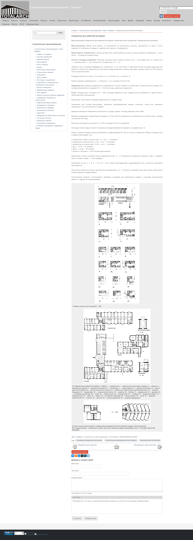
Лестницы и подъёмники (46, 80)
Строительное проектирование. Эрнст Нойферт (96, 30)
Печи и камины (42, 64)
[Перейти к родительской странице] (116, 446)
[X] (82, 455)
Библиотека (61, 20)
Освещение (41, 75)
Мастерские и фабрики (45, 108)
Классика (5, 24)
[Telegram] (88, 455)
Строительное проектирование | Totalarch (55, 7)
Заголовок (75, 470)
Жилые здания (114, 20)
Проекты (43, 20)
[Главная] (15, 9)
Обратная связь (32, 24)
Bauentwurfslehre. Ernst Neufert (150, 440)
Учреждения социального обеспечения (89, 440)
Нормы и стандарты (44, 54)
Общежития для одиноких (87, 445)
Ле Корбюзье (86, 20)
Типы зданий (41, 92)
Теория (148, 20)
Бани (124, 20)
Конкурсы (23, 20)
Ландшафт (140, 20)
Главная (74, 30)
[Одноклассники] (75, 455)
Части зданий (42, 62)
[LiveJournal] (85, 455)
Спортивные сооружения (46, 123)
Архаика (157, 20)
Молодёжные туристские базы (145, 445)
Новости (14, 20)
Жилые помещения (44, 87)
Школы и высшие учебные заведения (50, 95)
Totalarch (5, 20)
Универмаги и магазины (46, 105)
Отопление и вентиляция (46, 70)
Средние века (178, 20)
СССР (21, 24)
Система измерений (44, 57)
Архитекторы (74, 20)
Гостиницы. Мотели (44, 118)
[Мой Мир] (79, 455)
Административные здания (47, 102)
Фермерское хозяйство (45, 110)
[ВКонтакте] (72, 455)
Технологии (33, 20)
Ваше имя (75, 463)
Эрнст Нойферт (77, 437)
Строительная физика (45, 72)
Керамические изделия (45, 90)
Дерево (130, 20)
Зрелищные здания (44, 120)
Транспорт (41, 113)
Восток (14, 24)
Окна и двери (42, 77)
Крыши (39, 67)
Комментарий (76, 478)
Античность (166, 20)
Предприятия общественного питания (51, 115)
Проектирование (99, 20)
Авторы (52, 20)
